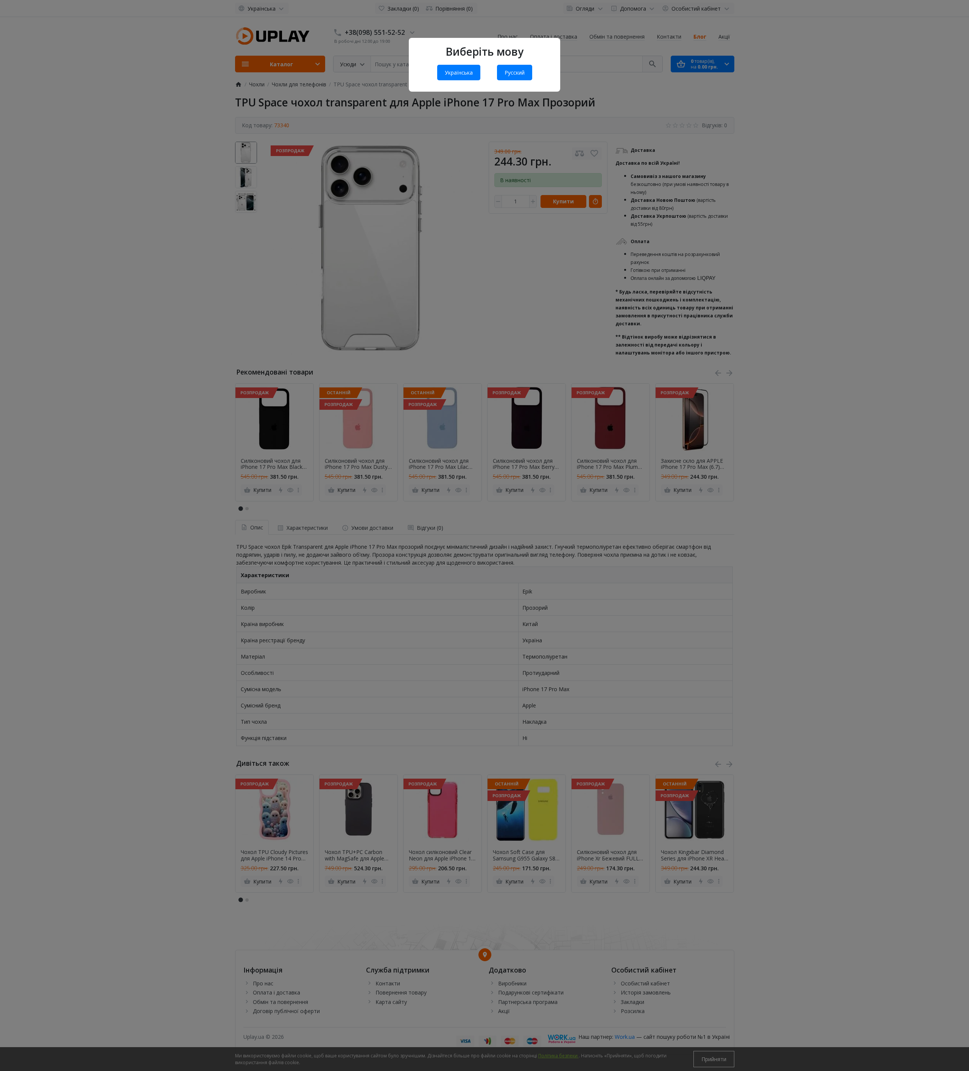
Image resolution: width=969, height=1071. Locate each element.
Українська (459, 72)
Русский (515, 72)
